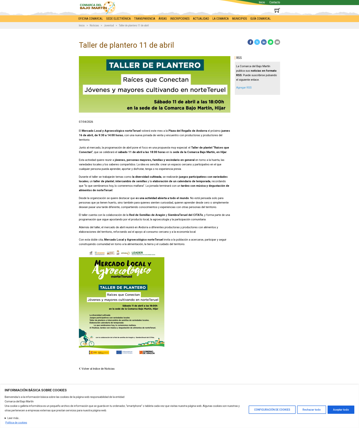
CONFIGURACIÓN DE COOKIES (272, 409)
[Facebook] (250, 42)
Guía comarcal (260, 18)
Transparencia (144, 18)
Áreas (163, 18)
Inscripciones (180, 18)
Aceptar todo (341, 409)
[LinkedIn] (264, 42)
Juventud (109, 25)
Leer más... (13, 418)
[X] (257, 42)
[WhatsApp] (270, 42)
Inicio (262, 2)
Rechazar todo (312, 409)
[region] (179, 406)
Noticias (94, 25)
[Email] (277, 42)
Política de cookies (16, 422)
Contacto (274, 2)
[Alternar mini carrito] (277, 10)
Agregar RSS (244, 87)
